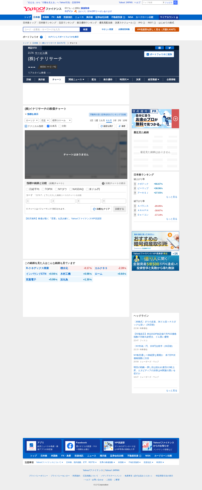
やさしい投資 (107, 29)
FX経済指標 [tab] (134, 462)
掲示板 (89, 17)
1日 (91, 120)
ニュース (79, 17)
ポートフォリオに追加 (161, 54)
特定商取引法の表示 (164, 476)
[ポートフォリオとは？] (41, 37)
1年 (115, 120)
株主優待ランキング (87, 22)
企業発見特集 (124, 29)
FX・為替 (56, 17)
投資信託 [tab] (147, 462)
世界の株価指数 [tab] (106, 462)
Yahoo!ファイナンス (93, 470)
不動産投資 (116, 17)
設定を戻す (108, 126)
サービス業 (41, 53)
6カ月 (109, 120)
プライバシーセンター (60, 476)
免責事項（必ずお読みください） (139, 476)
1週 (96, 120)
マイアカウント (167, 17)
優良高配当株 (106, 22)
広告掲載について (90, 476)
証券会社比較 (102, 17)
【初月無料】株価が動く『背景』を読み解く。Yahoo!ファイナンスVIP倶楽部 (63, 218)
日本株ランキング (47, 22)
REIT (150, 22)
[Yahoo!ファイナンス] (43, 7)
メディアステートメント (111, 476)
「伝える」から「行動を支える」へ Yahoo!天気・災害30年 (53, 2)
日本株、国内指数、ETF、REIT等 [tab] (80, 462)
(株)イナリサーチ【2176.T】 (54, 43)
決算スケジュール (124, 22)
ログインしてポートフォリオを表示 (63, 37)
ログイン (69, 11)
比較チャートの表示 (115, 183)
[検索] (175, 2)
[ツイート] (169, 47)
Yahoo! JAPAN (125, 2)
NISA (130, 17)
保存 (123, 126)
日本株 (36, 17)
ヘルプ (137, 2)
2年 (119, 120)
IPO (140, 22)
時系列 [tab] (159, 462)
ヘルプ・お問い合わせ (93, 480)
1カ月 (102, 120)
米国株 (45, 17)
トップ (27, 17)
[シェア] (159, 47)
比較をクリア (103, 209)
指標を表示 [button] (32, 114)
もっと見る (171, 197)
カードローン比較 (144, 17)
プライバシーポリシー (38, 476)
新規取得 (85, 8)
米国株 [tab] (121, 462)
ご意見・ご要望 (112, 480)
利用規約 (76, 476)
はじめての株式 (166, 22)
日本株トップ (29, 22)
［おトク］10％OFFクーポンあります (94, 11)
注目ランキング (66, 22)
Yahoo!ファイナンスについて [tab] (48, 462)
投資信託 (68, 17)
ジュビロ (168, 2)
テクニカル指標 (35, 126)
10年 (125, 120)
